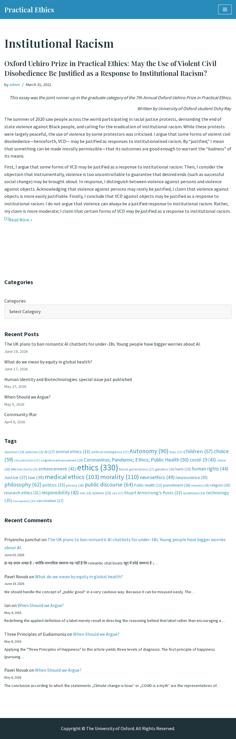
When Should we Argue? (27, 397)
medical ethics (72, 477)
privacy (75, 485)
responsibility (60, 492)
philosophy (22, 484)
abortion (14, 452)
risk (85, 493)
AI (49, 451)
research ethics (22, 492)
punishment (176, 485)
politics (53, 485)
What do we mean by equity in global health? (48, 362)
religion (220, 485)
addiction (34, 452)
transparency (24, 501)
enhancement (57, 469)
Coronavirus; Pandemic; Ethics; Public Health (136, 459)
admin (14, 84)
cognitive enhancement (62, 460)
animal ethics (73, 451)
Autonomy (149, 451)
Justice (15, 477)
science (101, 493)
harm (183, 469)
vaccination (50, 500)
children (198, 451)
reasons (200, 485)
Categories (15, 301)
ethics (97, 467)
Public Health (148, 485)
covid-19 (203, 460)
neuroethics (157, 477)
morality (119, 477)
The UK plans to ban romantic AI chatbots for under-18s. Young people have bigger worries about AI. (102, 344)
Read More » (20, 220)
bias (176, 452)
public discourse (109, 484)
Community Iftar (20, 414)
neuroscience (192, 477)
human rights (210, 469)
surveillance (194, 493)
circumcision (27, 460)
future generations (136, 469)
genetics (164, 469)
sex (117, 493)
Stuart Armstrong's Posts (153, 492)
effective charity (24, 469)
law (36, 477)
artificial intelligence (110, 452)
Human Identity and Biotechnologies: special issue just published (68, 379)
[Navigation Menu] (225, 9)
